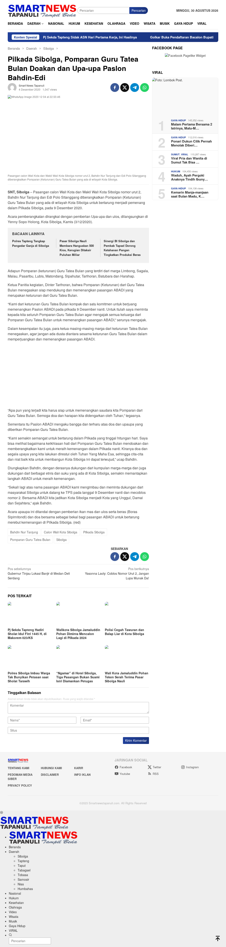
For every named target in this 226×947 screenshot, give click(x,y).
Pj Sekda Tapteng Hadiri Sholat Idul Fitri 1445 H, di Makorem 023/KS (27, 634)
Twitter (157, 767)
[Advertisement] (78, 376)
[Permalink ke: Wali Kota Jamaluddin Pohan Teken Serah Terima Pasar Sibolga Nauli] (127, 657)
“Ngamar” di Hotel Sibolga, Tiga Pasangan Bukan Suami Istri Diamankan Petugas (78, 677)
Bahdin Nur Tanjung (24, 532)
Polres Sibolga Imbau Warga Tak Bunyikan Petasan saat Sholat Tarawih (29, 677)
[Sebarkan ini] (114, 87)
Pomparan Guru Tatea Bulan (30, 539)
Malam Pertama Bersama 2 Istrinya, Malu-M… (191, 126)
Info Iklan (82, 774)
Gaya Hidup (178, 120)
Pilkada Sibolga (94, 532)
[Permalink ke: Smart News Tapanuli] (12, 87)
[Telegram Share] (134, 87)
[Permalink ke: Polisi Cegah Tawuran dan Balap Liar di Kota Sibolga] (127, 614)
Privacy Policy (20, 785)
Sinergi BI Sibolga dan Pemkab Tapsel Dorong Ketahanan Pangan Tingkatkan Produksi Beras (122, 248)
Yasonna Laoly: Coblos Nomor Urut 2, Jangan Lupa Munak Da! (117, 573)
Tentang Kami (18, 768)
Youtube (125, 774)
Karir (78, 768)
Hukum (175, 171)
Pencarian (139, 10)
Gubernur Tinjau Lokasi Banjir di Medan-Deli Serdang (39, 573)
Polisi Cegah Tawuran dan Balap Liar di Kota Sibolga (124, 632)
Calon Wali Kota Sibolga (60, 532)
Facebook (126, 767)
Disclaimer (50, 774)
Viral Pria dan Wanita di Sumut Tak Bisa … (189, 160)
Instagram (192, 767)
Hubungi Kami (51, 768)
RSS (156, 774)
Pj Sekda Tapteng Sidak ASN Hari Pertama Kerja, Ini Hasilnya (76, 37)
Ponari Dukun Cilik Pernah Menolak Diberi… (191, 143)
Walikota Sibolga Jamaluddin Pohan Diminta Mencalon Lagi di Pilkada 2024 (78, 634)
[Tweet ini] (124, 87)
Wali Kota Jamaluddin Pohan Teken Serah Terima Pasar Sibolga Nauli (126, 677)
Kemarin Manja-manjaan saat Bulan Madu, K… (189, 194)
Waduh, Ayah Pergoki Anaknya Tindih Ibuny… (189, 177)
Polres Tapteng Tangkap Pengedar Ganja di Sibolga (30, 243)
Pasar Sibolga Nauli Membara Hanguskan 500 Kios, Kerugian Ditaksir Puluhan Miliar (77, 248)
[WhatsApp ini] (144, 87)
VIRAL (184, 154)
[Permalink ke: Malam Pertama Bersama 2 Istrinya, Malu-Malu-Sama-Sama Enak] (185, 96)
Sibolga (61, 539)
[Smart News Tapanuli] (42, 10)
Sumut (175, 154)
